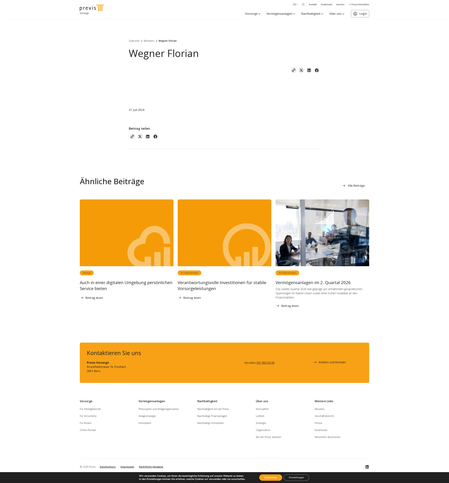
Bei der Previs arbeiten (268, 437)
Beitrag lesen (94, 298)
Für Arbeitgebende (90, 409)
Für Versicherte (88, 416)
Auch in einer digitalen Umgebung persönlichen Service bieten (126, 285)
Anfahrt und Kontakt (332, 362)
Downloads (326, 4)
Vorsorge (251, 14)
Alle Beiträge (356, 186)
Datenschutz (108, 466)
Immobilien (145, 423)
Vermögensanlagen (279, 14)
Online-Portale (88, 430)
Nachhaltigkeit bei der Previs (213, 409)
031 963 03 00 (265, 363)
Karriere (340, 4)
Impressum (127, 466)
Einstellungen (296, 477)
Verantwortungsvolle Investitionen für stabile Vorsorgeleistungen (222, 285)
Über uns (335, 14)
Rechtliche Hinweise (151, 466)
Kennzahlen (262, 409)
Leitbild (260, 416)
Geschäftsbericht (324, 416)
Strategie (261, 423)
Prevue (318, 423)
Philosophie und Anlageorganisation (159, 409)
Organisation (263, 430)
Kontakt (313, 4)
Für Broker (86, 423)
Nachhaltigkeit (310, 14)
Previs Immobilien (360, 4)
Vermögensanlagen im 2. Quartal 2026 (313, 282)
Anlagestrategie (147, 416)
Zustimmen (270, 477)
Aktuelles (320, 409)
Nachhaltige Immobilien (210, 423)
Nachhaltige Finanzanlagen (212, 416)
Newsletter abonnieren (327, 437)
